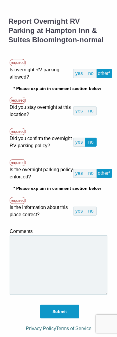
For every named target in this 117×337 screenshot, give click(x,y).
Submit (59, 311)
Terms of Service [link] (74, 328)
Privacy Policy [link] (41, 328)
